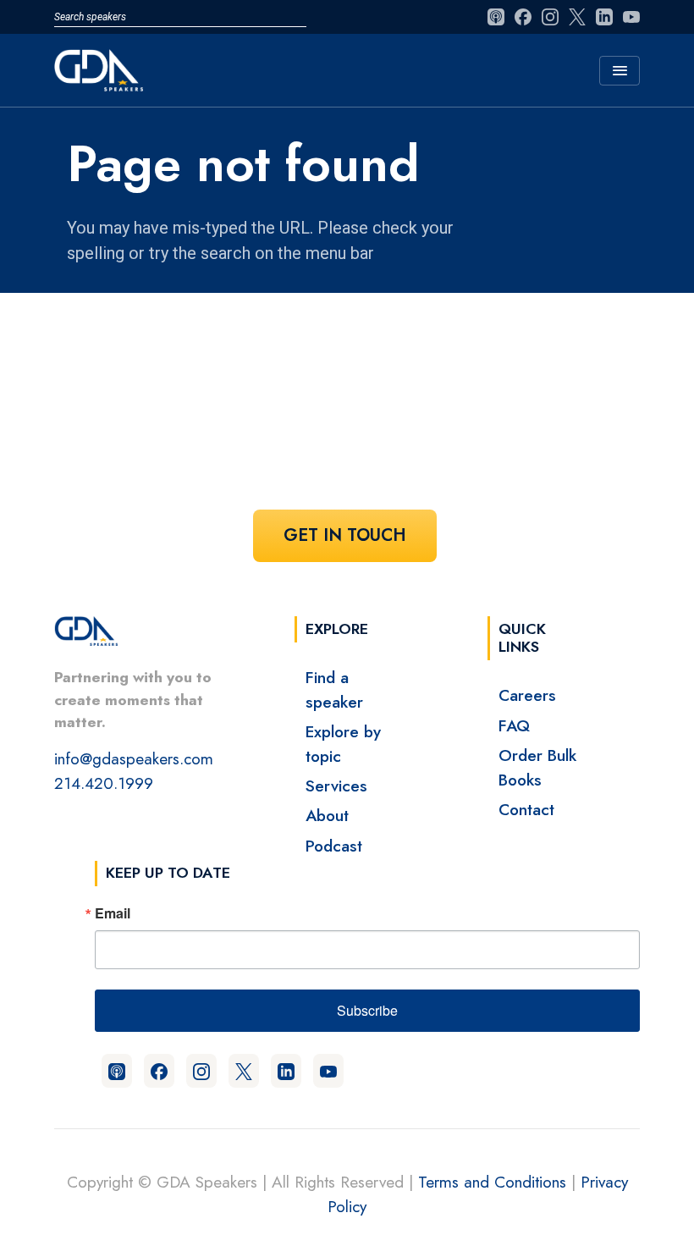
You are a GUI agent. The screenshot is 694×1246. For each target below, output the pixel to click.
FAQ (514, 725)
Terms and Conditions (492, 1182)
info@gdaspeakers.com (133, 758)
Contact (526, 809)
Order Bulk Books (537, 767)
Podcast (334, 845)
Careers (527, 695)
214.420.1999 (103, 783)
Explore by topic (343, 743)
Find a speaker (334, 689)
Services (336, 785)
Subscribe (367, 1010)
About (327, 815)
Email (112, 913)
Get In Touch (345, 535)
